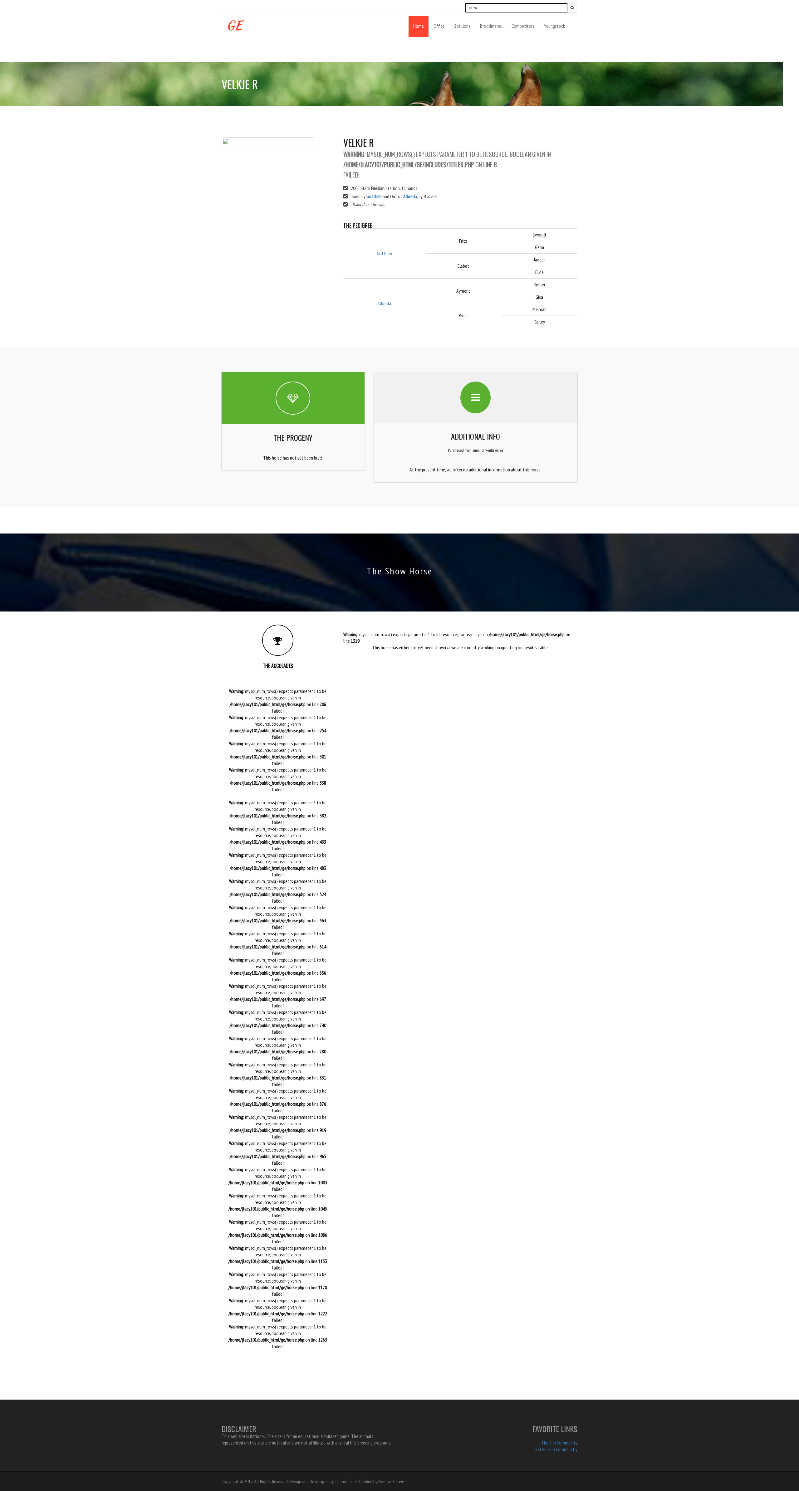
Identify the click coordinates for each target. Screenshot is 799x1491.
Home (418, 26)
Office (439, 26)
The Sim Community (559, 1443)
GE (234, 24)
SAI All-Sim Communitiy (556, 1449)
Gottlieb (374, 196)
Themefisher (346, 1481)
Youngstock (554, 26)
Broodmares (491, 26)
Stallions (462, 26)
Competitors (523, 26)
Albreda (410, 196)
